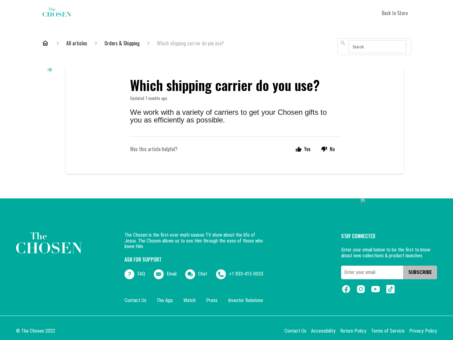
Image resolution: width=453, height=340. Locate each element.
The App (165, 300)
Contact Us (135, 300)
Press (212, 300)
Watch (189, 300)
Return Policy (353, 331)
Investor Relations (245, 300)
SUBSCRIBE (420, 272)
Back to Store (395, 13)
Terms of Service (388, 331)
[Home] (45, 43)
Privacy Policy (423, 331)
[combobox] (374, 46)
